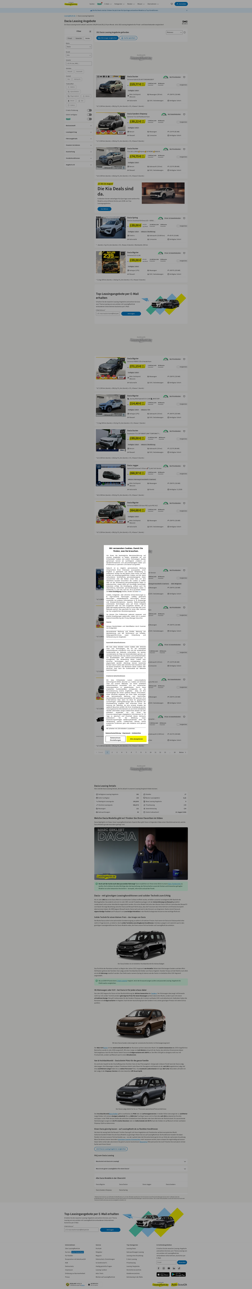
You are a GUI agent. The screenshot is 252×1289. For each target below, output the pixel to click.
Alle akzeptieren (136, 739)
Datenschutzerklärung (113, 733)
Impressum (126, 733)
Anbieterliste (136, 733)
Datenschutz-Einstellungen (115, 739)
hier (139, 591)
